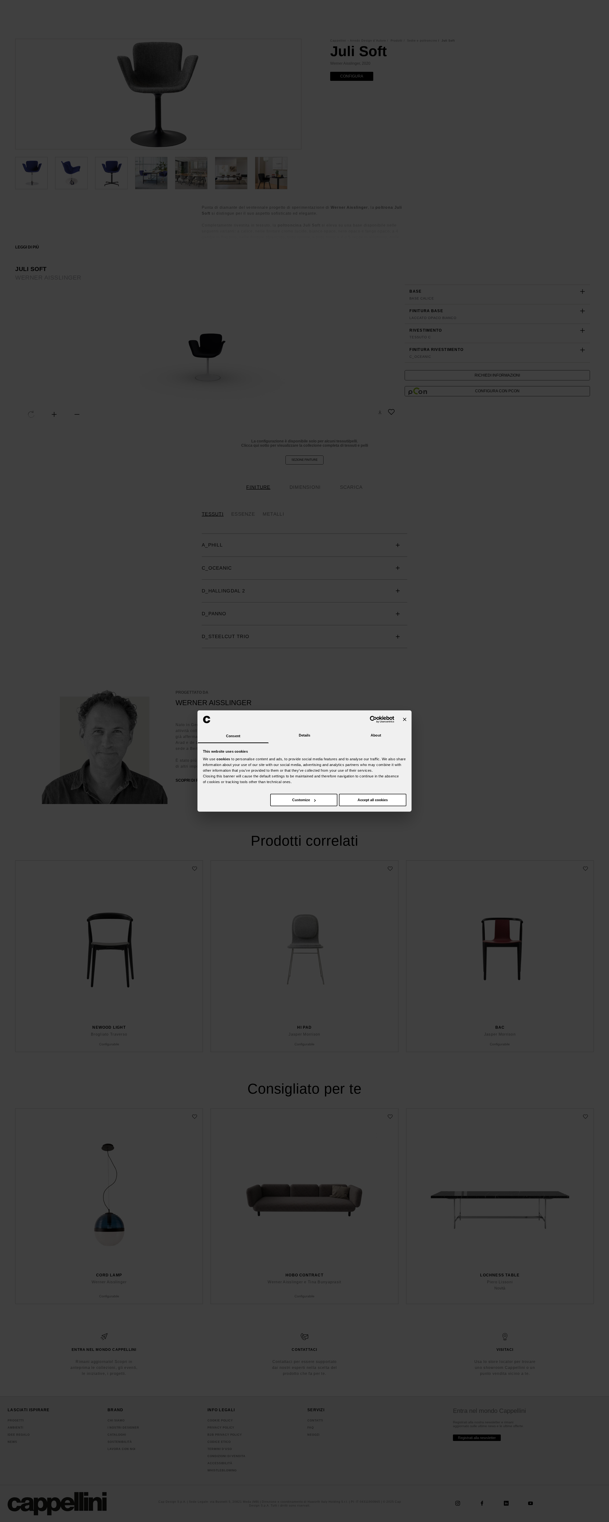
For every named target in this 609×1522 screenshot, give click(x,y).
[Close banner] (404, 719)
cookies (223, 759)
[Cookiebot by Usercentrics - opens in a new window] (373, 719)
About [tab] (376, 735)
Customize (301, 800)
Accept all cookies (373, 800)
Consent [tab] (233, 736)
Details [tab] (304, 735)
